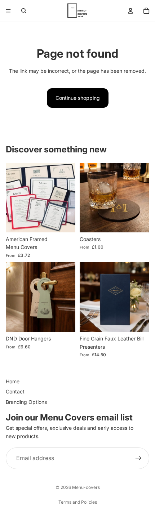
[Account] (130, 11)
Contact (15, 392)
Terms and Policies (77, 502)
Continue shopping (78, 98)
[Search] (24, 11)
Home (12, 381)
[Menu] (8, 11)
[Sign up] (138, 458)
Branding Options (26, 402)
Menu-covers (86, 487)
